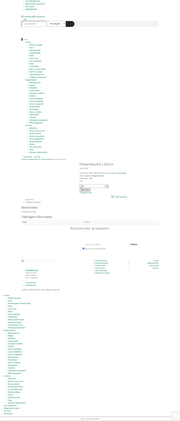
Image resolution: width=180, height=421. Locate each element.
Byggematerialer (31, 80)
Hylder (31, 56)
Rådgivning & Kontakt (35, 4)
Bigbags (32, 85)
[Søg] (70, 24)
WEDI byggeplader (35, 123)
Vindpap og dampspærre (38, 77)
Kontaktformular (30, 285)
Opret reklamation (101, 270)
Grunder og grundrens (37, 136)
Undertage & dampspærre (38, 120)
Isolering (32, 96)
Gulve (31, 48)
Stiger (31, 150)
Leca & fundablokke (36, 101)
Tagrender (32, 117)
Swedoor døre (154, 265)
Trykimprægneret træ (36, 74)
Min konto (29, 7)
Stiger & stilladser (35, 112)
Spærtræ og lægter (36, 72)
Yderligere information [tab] (33, 202)
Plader (31, 64)
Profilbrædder (34, 66)
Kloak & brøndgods (36, 98)
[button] (22, 14)
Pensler (32, 144)
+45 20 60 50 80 (30, 283)
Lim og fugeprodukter (36, 139)
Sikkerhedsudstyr (35, 147)
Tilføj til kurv (85, 190)
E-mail (89, 193)
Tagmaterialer (34, 115)
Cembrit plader (34, 90)
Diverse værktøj (35, 133)
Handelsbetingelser (101, 263)
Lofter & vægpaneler (36, 104)
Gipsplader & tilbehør (36, 93)
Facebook (83, 193)
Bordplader (33, 88)
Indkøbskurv (31, 9)
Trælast (28, 42)
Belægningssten (35, 82)
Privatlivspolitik (100, 265)
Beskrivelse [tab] (29, 200)
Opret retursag (100, 268)
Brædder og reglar (35, 45)
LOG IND (37, 157)
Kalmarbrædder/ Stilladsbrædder (19, 303)
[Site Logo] (33, 17)
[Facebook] (25, 280)
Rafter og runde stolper (37, 69)
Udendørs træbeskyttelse (38, 152)
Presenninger (34, 109)
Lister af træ (33, 58)
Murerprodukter (34, 107)
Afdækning (33, 128)
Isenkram (28, 125)
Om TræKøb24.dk (32, 1)
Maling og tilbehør (35, 141)
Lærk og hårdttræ (35, 61)
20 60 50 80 (27, 157)
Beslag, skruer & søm (37, 131)
